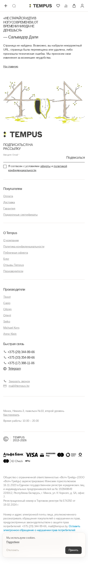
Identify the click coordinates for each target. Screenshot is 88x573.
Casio (6, 303)
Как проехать (11, 414)
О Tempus (10, 233)
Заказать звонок (19, 381)
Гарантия (9, 208)
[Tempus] (22, 134)
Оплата (8, 196)
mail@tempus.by (19, 385)
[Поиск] (14, 6)
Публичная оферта (15, 252)
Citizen (7, 309)
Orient (7, 315)
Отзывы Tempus (13, 265)
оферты (45, 166)
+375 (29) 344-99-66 (21, 352)
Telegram (14, 368)
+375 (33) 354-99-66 (21, 357)
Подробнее (12, 542)
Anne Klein (10, 333)
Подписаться (75, 157)
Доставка (9, 202)
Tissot (6, 296)
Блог (6, 258)
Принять (73, 550)
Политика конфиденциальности (23, 246)
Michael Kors (11, 327)
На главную (10, 66)
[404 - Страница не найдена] (40, 5)
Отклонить (12, 550)
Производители (13, 271)
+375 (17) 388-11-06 (21, 363)
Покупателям (12, 189)
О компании (11, 240)
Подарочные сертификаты (20, 214)
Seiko (6, 321)
